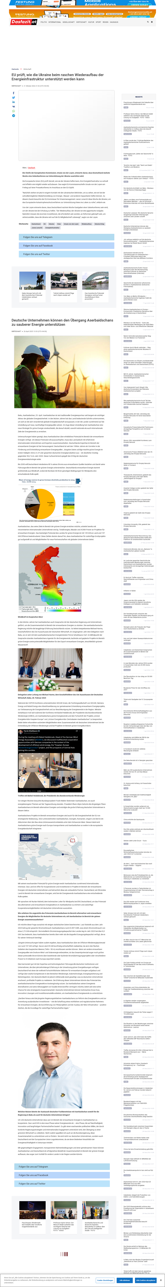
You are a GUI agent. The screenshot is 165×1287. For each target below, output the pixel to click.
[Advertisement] (82, 46)
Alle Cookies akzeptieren (145, 1280)
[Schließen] (161, 1280)
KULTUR (91, 22)
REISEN (105, 22)
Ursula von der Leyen (71, 224)
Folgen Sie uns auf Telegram (37, 237)
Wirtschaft (27, 69)
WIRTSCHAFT (81, 22)
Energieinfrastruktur (52, 228)
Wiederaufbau (87, 224)
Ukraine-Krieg (99, 224)
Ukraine (51, 224)
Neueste (138, 97)
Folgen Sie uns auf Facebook (38, 245)
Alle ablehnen (125, 1280)
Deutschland (36, 224)
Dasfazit (31, 168)
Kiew (59, 224)
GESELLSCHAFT (69, 22)
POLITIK (44, 22)
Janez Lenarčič (37, 228)
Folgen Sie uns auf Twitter (36, 254)
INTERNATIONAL (54, 22)
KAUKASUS (114, 22)
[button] (14, 93)
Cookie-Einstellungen (105, 1280)
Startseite (15, 69)
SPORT (98, 22)
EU (45, 224)
